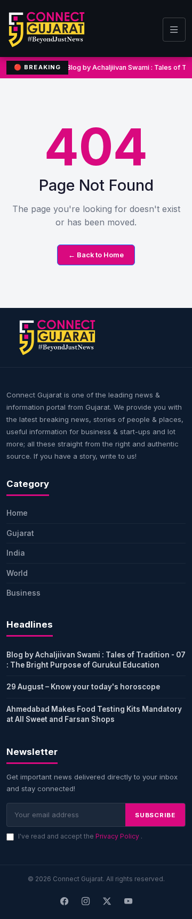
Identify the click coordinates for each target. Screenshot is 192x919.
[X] (107, 901)
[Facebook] (64, 901)
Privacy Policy (118, 836)
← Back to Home (96, 255)
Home (17, 512)
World (17, 573)
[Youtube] (128, 901)
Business (23, 592)
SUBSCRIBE (155, 815)
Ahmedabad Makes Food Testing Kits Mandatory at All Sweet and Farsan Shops (94, 714)
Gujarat (20, 533)
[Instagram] (85, 901)
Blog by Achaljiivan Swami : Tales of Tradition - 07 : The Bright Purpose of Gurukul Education (96, 659)
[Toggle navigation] (174, 30)
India (15, 552)
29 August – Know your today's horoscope (83, 686)
